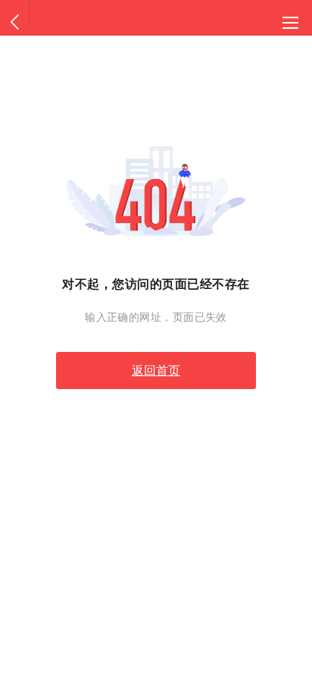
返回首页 (156, 370)
